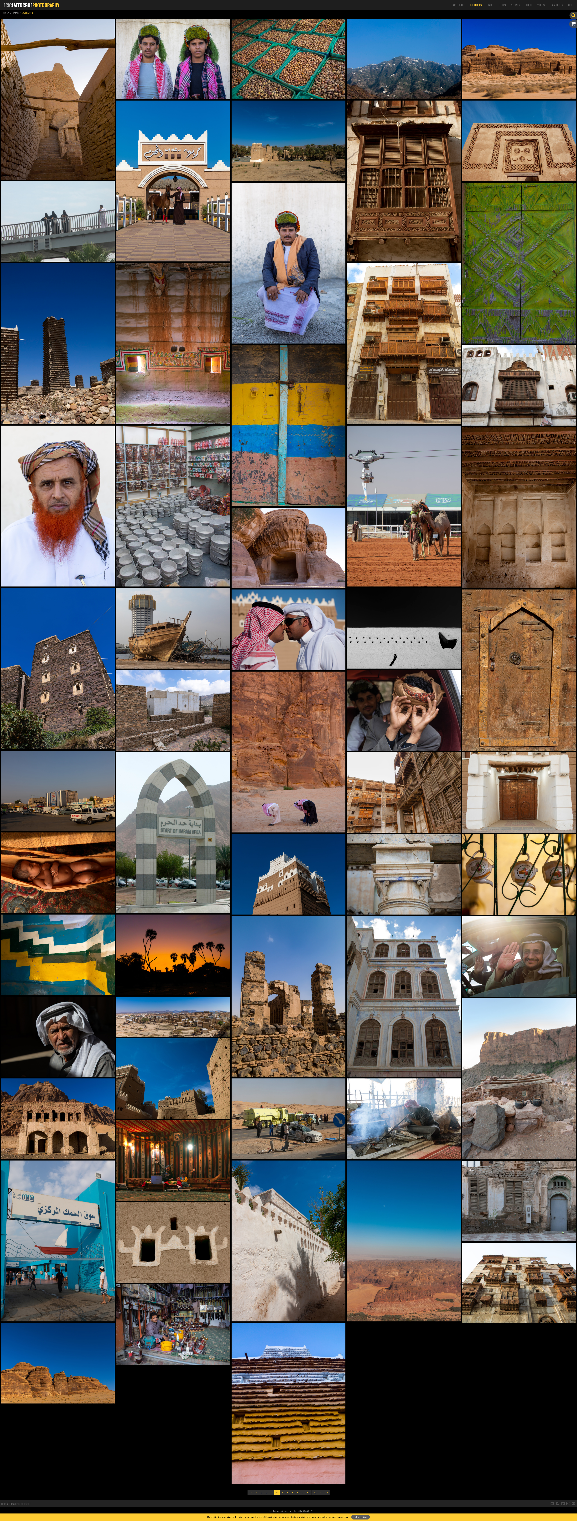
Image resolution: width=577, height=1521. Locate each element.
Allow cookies (360, 1517)
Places (490, 5)
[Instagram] (568, 1503)
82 (314, 1492)
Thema (502, 5)
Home (5, 12)
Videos (541, 5)
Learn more (342, 1516)
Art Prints (459, 5)
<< (250, 1492)
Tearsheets (556, 5)
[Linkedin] (563, 1503)
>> (326, 1492)
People (529, 5)
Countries (476, 5)
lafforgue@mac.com (282, 1511)
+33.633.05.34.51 (305, 1511)
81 (308, 1492)
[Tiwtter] (552, 1503)
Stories (515, 5)
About (571, 5)
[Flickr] (573, 1503)
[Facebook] (557, 1503)
